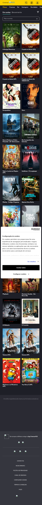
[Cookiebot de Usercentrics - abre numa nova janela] (31, 229)
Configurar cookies (20, 274)
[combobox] (26, 3)
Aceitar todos (21, 267)
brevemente (17, 12)
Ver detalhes (31, 261)
